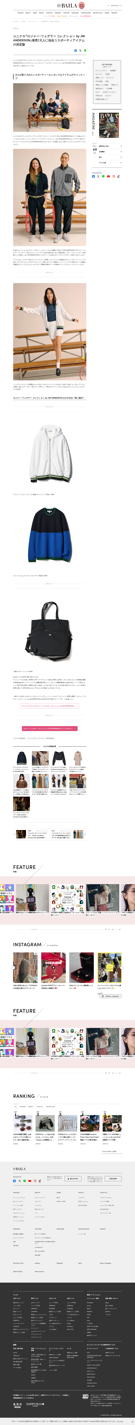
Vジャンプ (16, 1308)
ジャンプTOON (17, 1317)
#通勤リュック (99, 77)
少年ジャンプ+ (17, 1314)
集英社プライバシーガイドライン (50, 1395)
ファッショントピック (19, 1197)
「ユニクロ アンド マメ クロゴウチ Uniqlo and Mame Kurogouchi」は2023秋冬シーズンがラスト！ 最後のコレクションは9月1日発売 (21, 817)
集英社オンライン (92, 1335)
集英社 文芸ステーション (20, 1358)
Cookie (69, 1323)
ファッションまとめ (18, 1220)
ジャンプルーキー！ (18, 1323)
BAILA (89, 1308)
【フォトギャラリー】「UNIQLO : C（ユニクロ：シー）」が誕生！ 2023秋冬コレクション (77, 769)
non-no (89, 1305)
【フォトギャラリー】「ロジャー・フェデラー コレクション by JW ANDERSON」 (48, 706)
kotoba (33, 1375)
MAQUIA (89, 1311)
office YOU (70, 1329)
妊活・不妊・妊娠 (82, 1205)
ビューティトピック (40, 1197)
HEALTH (41, 13)
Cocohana (70, 1326)
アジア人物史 (17, 1367)
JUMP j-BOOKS (53, 1357)
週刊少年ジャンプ (18, 1302)
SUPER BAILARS (86, 13)
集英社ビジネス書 (36, 1364)
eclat (88, 1320)
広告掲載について (18, 1395)
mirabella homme (92, 1383)
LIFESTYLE (49, 13)
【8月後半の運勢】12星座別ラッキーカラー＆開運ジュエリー (32, 914)
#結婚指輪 (113, 70)
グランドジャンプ (36, 1334)
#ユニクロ (108, 95)
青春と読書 (16, 1364)
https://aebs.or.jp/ (107, 1405)
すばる (15, 1352)
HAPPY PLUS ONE (92, 1326)
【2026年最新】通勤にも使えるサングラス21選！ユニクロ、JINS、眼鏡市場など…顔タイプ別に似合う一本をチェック (22, 1140)
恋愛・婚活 (15, 1245)
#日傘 (107, 81)
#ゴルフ (98, 92)
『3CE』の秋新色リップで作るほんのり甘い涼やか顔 (102, 914)
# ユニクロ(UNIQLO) (19, 738)
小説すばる (16, 1355)
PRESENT (114, 13)
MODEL (107, 13)
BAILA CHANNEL (105, 1263)
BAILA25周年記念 (85, 16)
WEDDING (58, 13)
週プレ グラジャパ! (110, 1308)
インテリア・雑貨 (104, 1201)
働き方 (58, 1197)
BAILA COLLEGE (62, 16)
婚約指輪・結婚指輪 (18, 1234)
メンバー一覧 (81, 1234)
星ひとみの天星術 (39, 1251)
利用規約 (65, 1395)
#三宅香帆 (109, 88)
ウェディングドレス (18, 1238)
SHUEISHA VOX (92, 1368)
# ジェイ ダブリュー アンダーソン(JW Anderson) (41, 738)
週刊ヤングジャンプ (37, 1320)
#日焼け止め (99, 95)
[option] (32, 901)
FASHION (21, 13)
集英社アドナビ (109, 1352)
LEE (88, 1317)
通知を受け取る (74, 1178)
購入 (100, 157)
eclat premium (91, 1377)
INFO (80, 1263)
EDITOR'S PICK (18, 1263)
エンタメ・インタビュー (106, 1197)
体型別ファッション (18, 1217)
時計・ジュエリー (17, 1209)
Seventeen (90, 1302)
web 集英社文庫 (17, 1361)
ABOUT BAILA (18, 1271)
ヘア (36, 1213)
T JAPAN (89, 1323)
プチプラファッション (19, 1213)
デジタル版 (102, 162)
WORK (35, 13)
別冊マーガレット (54, 1320)
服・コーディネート (18, 1201)
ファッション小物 (18, 1205)
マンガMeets (52, 1329)
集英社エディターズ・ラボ (112, 1355)
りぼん (51, 1314)
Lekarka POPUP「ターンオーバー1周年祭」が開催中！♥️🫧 (53, 987)
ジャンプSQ (16, 1305)
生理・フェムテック (83, 1201)
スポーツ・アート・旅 (105, 1213)
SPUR (89, 1314)
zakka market (91, 1386)
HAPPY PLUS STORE (93, 1365)
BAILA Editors (39, 1271)
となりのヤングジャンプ (38, 1331)
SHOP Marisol (91, 1374)
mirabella (89, 1380)
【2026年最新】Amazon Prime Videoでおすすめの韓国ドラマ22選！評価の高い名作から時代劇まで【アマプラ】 (89, 1140)
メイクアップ (38, 1205)
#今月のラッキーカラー (109, 92)
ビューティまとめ (39, 1217)
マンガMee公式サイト (55, 1323)
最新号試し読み (104, 146)
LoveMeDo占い (39, 1247)
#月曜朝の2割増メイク (102, 99)
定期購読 (102, 151)
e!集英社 (33, 1378)
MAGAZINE (75, 13)
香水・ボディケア (39, 1209)
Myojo (107, 1302)
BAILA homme (73, 16)
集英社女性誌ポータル (116, 5)
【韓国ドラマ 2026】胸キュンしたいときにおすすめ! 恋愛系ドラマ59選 (112, 1137)
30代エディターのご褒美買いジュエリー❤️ (81, 987)
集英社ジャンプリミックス (21, 1329)
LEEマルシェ (91, 1371)
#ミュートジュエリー (101, 70)
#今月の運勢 (99, 81)
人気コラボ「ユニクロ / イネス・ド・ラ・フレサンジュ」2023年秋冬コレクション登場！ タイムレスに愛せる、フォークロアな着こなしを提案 (77, 794)
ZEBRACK (16, 1320)
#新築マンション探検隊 (102, 85)
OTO (88, 1352)
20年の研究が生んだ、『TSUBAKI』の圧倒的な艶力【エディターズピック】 (25, 987)
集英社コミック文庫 (19, 1332)
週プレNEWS (109, 1305)
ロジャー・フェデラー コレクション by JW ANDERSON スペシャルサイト (48, 728)
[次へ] (122, 968)
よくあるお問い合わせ (32, 1395)
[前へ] (13, 968)
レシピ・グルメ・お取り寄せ (107, 1205)
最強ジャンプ (17, 1311)
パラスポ (107, 1314)
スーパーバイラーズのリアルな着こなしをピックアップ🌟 (109, 987)
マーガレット (53, 1317)
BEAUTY (28, 13)
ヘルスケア (81, 1197)
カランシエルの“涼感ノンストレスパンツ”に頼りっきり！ (67, 914)
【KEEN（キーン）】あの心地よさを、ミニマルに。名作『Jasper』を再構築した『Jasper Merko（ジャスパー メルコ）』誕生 (44, 1140)
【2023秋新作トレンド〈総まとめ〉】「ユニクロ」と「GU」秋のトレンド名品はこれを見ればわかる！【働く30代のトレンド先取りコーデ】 (21, 794)
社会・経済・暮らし (105, 1209)
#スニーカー (99, 74)
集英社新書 (34, 1367)
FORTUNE (66, 13)
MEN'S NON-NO (91, 1329)
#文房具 (107, 74)
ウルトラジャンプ (36, 1337)
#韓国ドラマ (114, 85)
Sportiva (107, 1311)
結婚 (14, 1241)
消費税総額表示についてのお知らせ (23, 1398)
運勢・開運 (37, 1255)
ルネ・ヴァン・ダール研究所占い (43, 1238)
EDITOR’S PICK (97, 13)
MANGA (103, 1229)
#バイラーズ (110, 77)
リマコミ (51, 1326)
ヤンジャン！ (34, 1328)
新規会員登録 (113, 1178)
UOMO (89, 1332)
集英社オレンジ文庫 (55, 1354)
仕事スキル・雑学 (61, 1201)
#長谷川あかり (99, 88)
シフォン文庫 (53, 1370)
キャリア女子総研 (49, 16)
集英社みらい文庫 (72, 1352)
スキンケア (38, 1201)
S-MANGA (16, 1326)
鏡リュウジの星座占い (41, 1234)
